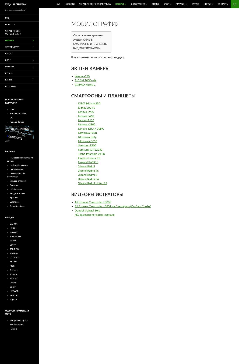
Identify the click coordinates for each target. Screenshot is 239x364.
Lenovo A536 (86, 120)
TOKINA (14, 253)
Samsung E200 (87, 145)
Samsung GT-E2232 (90, 149)
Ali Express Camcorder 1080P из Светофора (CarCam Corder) (113, 206)
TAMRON (14, 249)
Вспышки (14, 185)
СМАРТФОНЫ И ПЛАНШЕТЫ (90, 44)
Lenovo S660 (86, 116)
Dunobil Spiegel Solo (87, 210)
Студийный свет (18, 206)
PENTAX (14, 232)
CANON (13, 224)
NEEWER (14, 291)
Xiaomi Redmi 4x (88, 170)
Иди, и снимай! (16, 4)
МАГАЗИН (180, 4)
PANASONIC (16, 236)
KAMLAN (14, 295)
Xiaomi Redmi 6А (88, 179)
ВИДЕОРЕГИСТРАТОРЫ (87, 48)
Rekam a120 (82, 76)
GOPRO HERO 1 (85, 84)
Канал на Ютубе (18, 113)
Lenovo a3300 (86, 124)
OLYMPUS (15, 257)
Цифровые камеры (19, 165)
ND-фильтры (16, 189)
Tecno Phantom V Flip (91, 154)
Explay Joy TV (86, 107)
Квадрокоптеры (17, 193)
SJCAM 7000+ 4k (85, 80)
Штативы (14, 202)
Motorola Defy (87, 137)
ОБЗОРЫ (119, 4)
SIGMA (13, 241)
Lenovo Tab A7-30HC (91, 128)
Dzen (12, 109)
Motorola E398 (87, 133)
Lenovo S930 (86, 112)
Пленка (13, 329)
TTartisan (14, 278)
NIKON (13, 228)
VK (11, 118)
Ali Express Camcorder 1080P (93, 202)
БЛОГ (166, 4)
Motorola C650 (87, 141)
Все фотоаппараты (19, 320)
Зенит (13, 287)
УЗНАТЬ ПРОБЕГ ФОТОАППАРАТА (95, 4)
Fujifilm (13, 299)
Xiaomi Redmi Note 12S (92, 183)
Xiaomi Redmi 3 (87, 175)
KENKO (13, 262)
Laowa (13, 283)
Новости (70, 4)
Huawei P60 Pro (88, 162)
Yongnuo (14, 274)
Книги (207, 4)
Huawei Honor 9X (89, 158)
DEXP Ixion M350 (89, 103)
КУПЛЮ (195, 4)
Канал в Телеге (17, 122)
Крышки (14, 198)
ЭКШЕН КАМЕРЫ (83, 39)
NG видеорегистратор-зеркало (95, 214)
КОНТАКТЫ (223, 4)
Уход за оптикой (18, 181)
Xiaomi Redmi (86, 166)
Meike (12, 266)
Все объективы (17, 325)
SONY (13, 245)
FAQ (58, 4)
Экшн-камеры (16, 169)
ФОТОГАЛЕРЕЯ (138, 4)
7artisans (14, 270)
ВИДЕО (155, 4)
